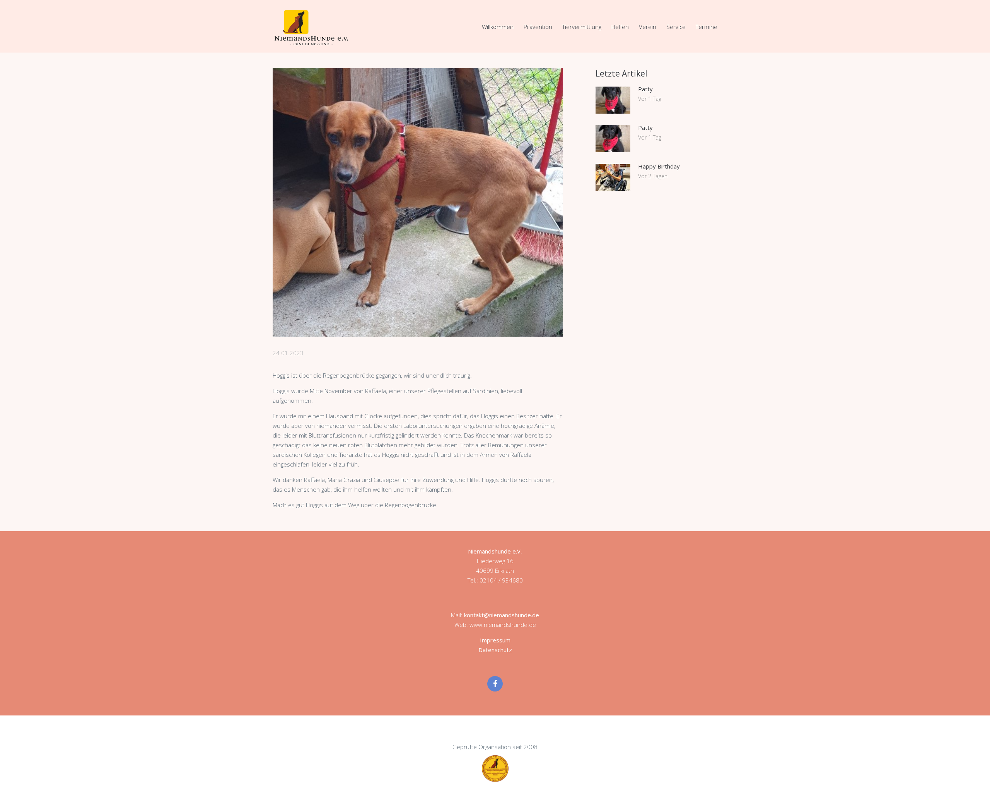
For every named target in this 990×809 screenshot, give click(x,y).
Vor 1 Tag (649, 98)
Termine (706, 27)
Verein (647, 27)
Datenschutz (495, 650)
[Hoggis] (418, 202)
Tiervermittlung (581, 27)
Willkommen (498, 27)
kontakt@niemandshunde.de (501, 615)
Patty (645, 89)
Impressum (495, 640)
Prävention (538, 27)
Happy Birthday (659, 166)
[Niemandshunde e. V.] (311, 27)
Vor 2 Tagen (652, 176)
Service (676, 27)
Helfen (620, 27)
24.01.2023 (288, 353)
